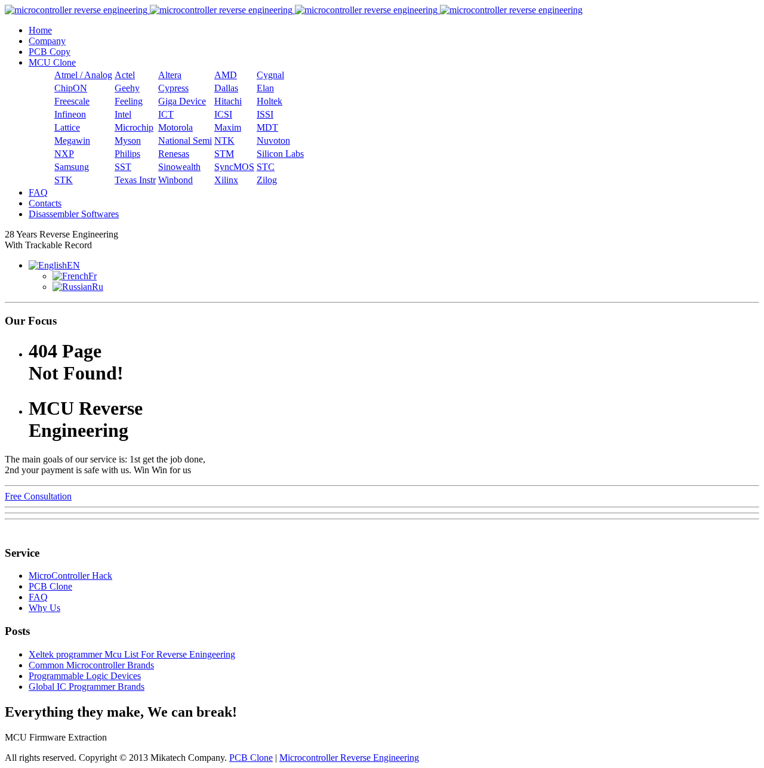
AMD (225, 75)
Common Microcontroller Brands (91, 665)
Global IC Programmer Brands (86, 686)
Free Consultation (38, 496)
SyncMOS (234, 167)
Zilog (267, 180)
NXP (64, 154)
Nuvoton (273, 140)
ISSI (265, 114)
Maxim (227, 127)
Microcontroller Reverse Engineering (349, 757)
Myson (128, 140)
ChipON (70, 88)
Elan (265, 88)
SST (123, 167)
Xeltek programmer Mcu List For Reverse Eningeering (132, 654)
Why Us (44, 608)
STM (224, 154)
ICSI (223, 114)
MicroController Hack (70, 575)
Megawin (72, 140)
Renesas (173, 154)
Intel (123, 114)
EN (73, 265)
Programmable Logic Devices (85, 676)
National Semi (185, 140)
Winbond (175, 180)
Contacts (45, 203)
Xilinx (226, 180)
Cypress (173, 88)
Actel (125, 75)
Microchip (134, 127)
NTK (224, 140)
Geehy (127, 88)
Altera (169, 75)
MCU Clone (52, 62)
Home (40, 30)
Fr (92, 276)
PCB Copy (49, 52)
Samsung (71, 167)
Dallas (226, 88)
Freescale (72, 101)
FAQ (38, 192)
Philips (127, 154)
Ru (97, 287)
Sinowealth (179, 167)
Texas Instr (135, 180)
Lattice (67, 127)
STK (63, 180)
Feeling (129, 101)
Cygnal (270, 75)
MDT (267, 127)
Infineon (70, 114)
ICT (166, 114)
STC (266, 167)
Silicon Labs (280, 154)
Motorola (175, 127)
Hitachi (228, 101)
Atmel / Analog (83, 75)
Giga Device (182, 101)
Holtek (269, 101)
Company (47, 41)
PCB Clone (50, 586)
